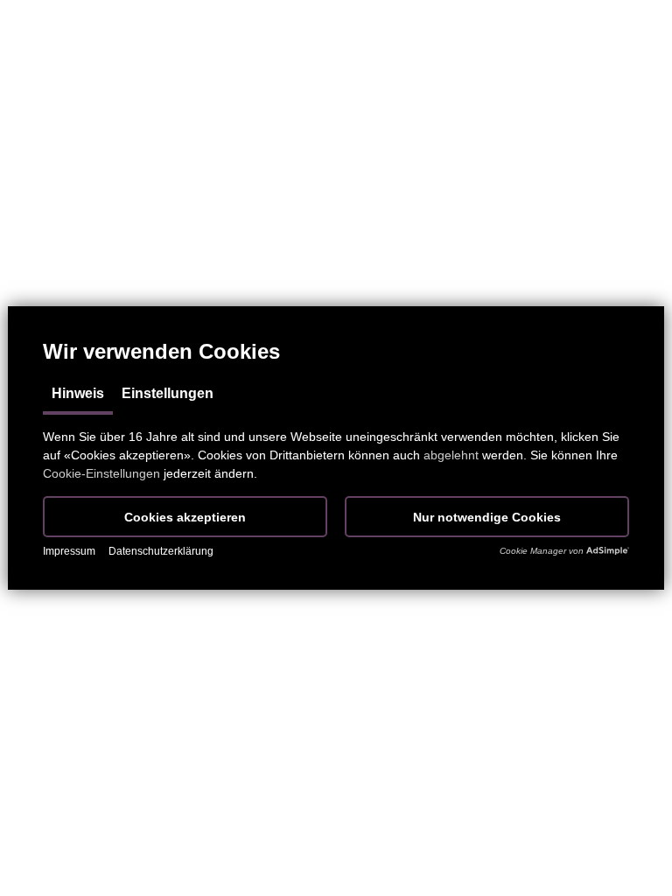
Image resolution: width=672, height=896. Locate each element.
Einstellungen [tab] (168, 393)
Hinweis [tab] (78, 393)
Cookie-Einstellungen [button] (101, 473)
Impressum (69, 551)
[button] (185, 516)
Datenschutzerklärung (161, 551)
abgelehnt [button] (451, 455)
